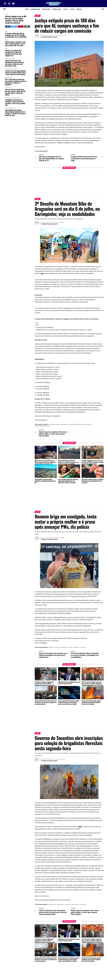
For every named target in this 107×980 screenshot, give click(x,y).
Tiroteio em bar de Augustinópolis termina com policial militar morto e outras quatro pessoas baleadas (15, 72)
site (42, 273)
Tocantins (83, 647)
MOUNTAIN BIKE (87, 424)
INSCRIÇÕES (75, 904)
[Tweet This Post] (14, 26)
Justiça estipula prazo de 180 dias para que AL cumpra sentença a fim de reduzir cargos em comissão (15, 19)
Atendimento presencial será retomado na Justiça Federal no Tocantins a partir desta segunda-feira (15, 102)
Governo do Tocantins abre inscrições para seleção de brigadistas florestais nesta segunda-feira (13, 53)
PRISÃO (76, 647)
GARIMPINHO (65, 424)
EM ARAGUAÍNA (11, 58)
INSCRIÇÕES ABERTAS (76, 424)
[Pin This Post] (21, 26)
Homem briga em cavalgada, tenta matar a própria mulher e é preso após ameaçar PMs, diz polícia (15, 43)
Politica (65, 9)
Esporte (72, 9)
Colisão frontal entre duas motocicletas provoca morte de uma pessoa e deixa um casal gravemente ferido (14, 63)
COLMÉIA (70, 647)
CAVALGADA (63, 647)
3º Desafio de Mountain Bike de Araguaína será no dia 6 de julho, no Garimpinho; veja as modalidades (16, 35)
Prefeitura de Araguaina (42, 426)
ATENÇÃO (7, 77)
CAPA (6, 14)
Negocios (79, 9)
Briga (57, 647)
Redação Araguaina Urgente (50, 37)
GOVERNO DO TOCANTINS (64, 904)
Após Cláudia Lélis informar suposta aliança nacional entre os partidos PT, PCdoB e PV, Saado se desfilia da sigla (15, 112)
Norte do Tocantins (13, 68)
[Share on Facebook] (8, 26)
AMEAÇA (51, 647)
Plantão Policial (56, 9)
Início (27, 9)
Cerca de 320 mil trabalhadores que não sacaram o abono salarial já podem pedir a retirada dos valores (15, 92)
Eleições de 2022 (11, 108)
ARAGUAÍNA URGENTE (55, 424)
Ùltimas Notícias (35, 9)
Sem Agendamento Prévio (14, 97)
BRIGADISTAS (52, 904)
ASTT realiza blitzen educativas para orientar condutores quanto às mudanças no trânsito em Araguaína (16, 82)
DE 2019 (9, 87)
